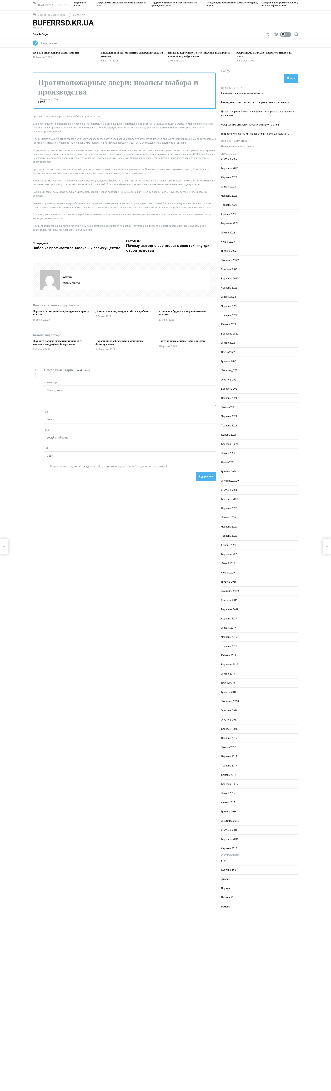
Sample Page (40, 34)
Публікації (227, 897)
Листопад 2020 (230, 480)
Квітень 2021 (228, 434)
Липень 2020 (228, 517)
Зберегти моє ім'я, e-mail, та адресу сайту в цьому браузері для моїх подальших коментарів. (109, 466)
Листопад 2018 (230, 701)
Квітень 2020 (228, 545)
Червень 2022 (229, 306)
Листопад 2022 (230, 260)
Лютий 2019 (228, 673)
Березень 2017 (229, 784)
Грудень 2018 (229, 692)
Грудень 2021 (229, 361)
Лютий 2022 (228, 342)
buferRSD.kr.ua (63, 23)
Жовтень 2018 (229, 710)
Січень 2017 (228, 802)
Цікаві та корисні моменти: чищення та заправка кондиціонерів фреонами (57, 342)
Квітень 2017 (228, 775)
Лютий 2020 (228, 563)
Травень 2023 (229, 204)
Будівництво (228, 870)
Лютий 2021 (228, 453)
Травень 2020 (229, 535)
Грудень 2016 (229, 811)
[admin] (50, 280)
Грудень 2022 (229, 250)
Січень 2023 (228, 241)
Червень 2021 (229, 416)
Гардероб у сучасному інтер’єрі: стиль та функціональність (255, 134)
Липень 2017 (228, 747)
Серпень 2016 (229, 848)
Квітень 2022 (228, 324)
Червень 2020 (229, 526)
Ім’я (46, 412)
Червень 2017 (229, 756)
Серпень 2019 (229, 618)
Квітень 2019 (228, 655)
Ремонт (225, 906)
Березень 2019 (229, 664)
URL (46, 448)
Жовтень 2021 (229, 379)
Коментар (50, 382)
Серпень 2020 (229, 508)
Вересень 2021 (229, 388)
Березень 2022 (229, 333)
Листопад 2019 (230, 591)
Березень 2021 (229, 444)
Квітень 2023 (228, 214)
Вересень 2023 (229, 168)
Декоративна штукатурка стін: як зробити (122, 311)
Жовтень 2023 (229, 159)
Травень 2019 (229, 646)
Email (47, 430)
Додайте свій (82, 370)
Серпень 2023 (229, 177)
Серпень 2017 (229, 738)
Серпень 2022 (229, 287)
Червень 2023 (229, 195)
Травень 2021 (229, 425)
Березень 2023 (229, 223)
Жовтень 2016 (229, 830)
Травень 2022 (229, 315)
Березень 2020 (229, 554)
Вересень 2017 (229, 729)
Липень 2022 (228, 296)
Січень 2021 (228, 462)
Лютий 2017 (228, 793)
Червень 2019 (229, 637)
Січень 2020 (228, 572)
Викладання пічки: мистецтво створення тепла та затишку (255, 102)
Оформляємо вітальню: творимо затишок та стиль (250, 124)
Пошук (225, 71)
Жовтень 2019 (229, 600)
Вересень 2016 (229, 839)
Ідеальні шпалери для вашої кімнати (56, 52)
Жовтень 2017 (229, 719)
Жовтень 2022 (229, 269)
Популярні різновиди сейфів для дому (181, 340)
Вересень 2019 (229, 609)
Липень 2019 (228, 627)
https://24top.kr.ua (71, 283)
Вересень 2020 (229, 499)
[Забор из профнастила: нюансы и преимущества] (4, 546)
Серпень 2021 (229, 398)
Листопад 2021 (230, 370)
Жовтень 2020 (229, 490)
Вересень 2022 (229, 278)
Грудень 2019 (229, 581)
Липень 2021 (228, 407)
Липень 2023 (228, 186)
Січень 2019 (228, 683)
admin (41, 102)
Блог (224, 860)
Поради (225, 888)
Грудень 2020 (229, 471)
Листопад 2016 (230, 820)
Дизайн (225, 879)
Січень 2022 (228, 352)
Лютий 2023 (228, 232)
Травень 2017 (229, 765)
